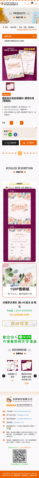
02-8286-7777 (19, 422)
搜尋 (25, 3)
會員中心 (28, 3)
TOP (33, 476)
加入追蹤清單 (11, 143)
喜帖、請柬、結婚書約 (26, 27)
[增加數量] (11, 123)
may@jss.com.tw (23, 415)
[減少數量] (21, 123)
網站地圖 (25, 475)
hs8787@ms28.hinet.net (22, 411)
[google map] (9, 428)
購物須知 (17, 475)
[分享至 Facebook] (15, 134)
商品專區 (13, 27)
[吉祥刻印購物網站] (9, 5)
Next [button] (35, 376)
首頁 (6, 27)
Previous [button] (3, 376)
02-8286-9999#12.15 (24, 419)
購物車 (32, 3)
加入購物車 (30, 143)
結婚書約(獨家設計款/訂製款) (27, 29)
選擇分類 (7, 36)
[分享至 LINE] (10, 134)
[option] (19, 63)
